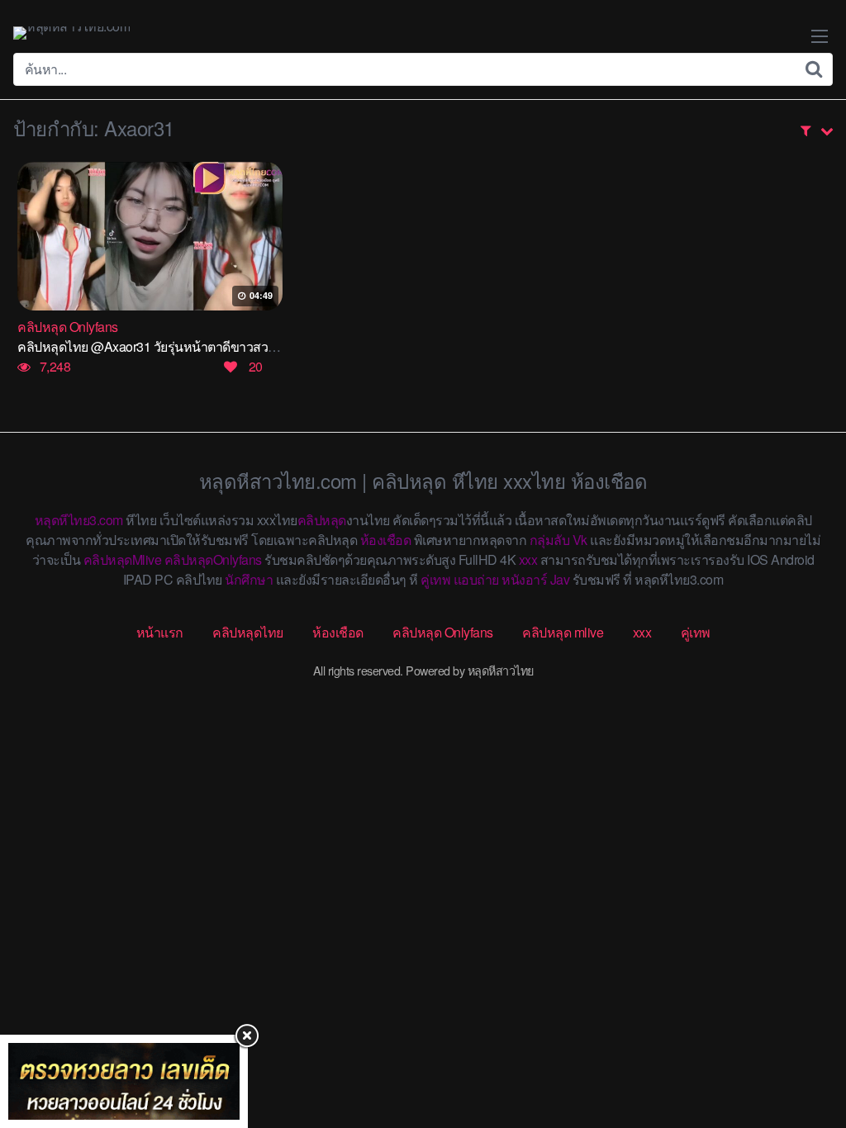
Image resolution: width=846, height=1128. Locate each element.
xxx (528, 559)
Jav (560, 579)
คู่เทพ (435, 579)
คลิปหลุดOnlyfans (213, 559)
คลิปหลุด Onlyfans (442, 632)
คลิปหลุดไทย (247, 632)
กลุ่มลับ (550, 539)
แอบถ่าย (476, 579)
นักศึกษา (249, 579)
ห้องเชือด (385, 539)
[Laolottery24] (124, 1081)
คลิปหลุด (321, 519)
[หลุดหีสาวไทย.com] (71, 33)
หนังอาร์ (524, 579)
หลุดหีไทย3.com (79, 519)
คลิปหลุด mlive (562, 632)
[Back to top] (800, 1050)
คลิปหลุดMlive (122, 559)
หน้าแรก (159, 632)
